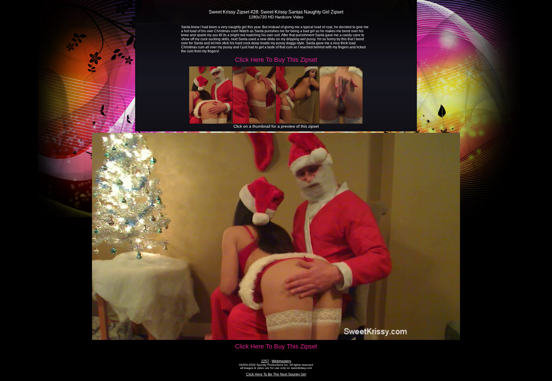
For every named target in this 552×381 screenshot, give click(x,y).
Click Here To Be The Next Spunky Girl (276, 374)
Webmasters (281, 361)
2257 (265, 361)
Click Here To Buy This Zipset (276, 59)
